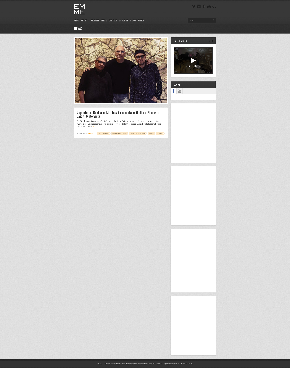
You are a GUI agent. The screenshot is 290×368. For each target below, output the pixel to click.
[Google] (214, 6)
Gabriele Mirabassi (137, 133)
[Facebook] (204, 6)
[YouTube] (209, 6)
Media (104, 20)
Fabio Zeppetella (119, 133)
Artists (85, 20)
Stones (159, 133)
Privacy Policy (137, 20)
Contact (113, 20)
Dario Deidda (103, 133)
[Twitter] (193, 6)
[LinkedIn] (199, 6)
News (76, 20)
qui (94, 126)
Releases (95, 20)
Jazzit (151, 133)
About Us (123, 20)
